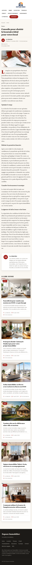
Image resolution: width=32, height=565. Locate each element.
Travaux (24, 10)
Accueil (4, 10)
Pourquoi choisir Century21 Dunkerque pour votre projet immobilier (13, 344)
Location (17, 10)
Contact (14, 16)
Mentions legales (6, 546)
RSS (13, 546)
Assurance (23, 13)
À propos (5, 16)
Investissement (13, 13)
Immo (10, 10)
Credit (4, 13)
